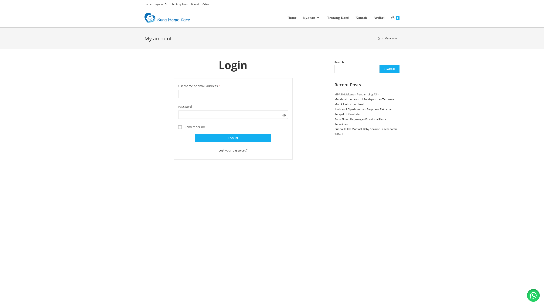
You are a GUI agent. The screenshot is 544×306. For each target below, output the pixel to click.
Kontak (195, 4)
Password (186, 106)
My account (392, 38)
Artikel (206, 4)
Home (148, 4)
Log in (233, 138)
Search (339, 62)
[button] (533, 295)
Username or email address (199, 85)
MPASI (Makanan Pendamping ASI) (356, 94)
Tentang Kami (180, 4)
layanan (159, 4)
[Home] (379, 38)
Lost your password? (233, 150)
